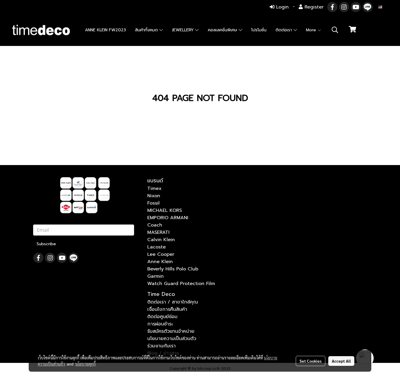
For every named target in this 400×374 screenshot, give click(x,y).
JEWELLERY (183, 30)
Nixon (153, 195)
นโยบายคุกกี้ (85, 363)
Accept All (341, 360)
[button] (335, 29)
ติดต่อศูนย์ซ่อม (162, 316)
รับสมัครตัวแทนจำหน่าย (170, 331)
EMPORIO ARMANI (167, 217)
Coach (154, 225)
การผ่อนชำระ (160, 323)
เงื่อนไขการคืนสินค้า (167, 309)
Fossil (153, 203)
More (311, 30)
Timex (154, 188)
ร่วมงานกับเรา (161, 345)
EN (385, 7)
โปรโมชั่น (258, 30)
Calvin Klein (161, 239)
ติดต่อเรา (284, 30)
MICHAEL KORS (164, 210)
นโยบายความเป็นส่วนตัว (171, 338)
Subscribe (46, 244)
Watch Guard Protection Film (181, 283)
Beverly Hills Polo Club (172, 268)
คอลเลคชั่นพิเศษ (223, 30)
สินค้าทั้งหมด (147, 30)
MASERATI (158, 232)
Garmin (155, 276)
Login (281, 7)
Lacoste (156, 247)
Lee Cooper (160, 254)
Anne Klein (160, 261)
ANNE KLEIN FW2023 (105, 30)
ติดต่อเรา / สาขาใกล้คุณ (172, 302)
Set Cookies (311, 360)
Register (313, 7)
